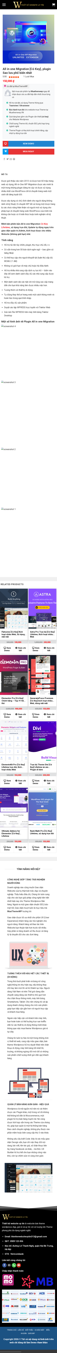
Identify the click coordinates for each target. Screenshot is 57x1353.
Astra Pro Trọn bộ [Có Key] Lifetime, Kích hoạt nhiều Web (42, 634)
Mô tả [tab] (4, 174)
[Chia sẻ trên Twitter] (7, 159)
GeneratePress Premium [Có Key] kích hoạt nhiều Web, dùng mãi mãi (41, 700)
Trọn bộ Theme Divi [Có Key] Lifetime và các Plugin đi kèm (41, 767)
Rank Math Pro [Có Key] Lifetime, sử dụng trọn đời (42, 832)
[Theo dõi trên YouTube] (19, 1265)
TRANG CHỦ (11, 1330)
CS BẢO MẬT (39, 1330)
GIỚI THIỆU (29, 1330)
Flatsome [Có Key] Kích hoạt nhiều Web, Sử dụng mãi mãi (13, 634)
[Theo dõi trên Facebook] (4, 1265)
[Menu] (4, 4)
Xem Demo (7, 649)
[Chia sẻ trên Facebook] (4, 159)
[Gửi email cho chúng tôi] (9, 1265)
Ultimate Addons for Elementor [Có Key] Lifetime (11, 833)
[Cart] (53, 5)
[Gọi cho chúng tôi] (14, 1265)
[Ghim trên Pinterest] (14, 159)
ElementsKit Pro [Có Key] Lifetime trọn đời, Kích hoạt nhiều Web (13, 767)
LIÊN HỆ (21, 1330)
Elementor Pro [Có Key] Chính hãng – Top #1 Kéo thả (13, 700)
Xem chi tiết (22, 649)
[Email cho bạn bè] (11, 159)
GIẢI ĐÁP (31, 1333)
